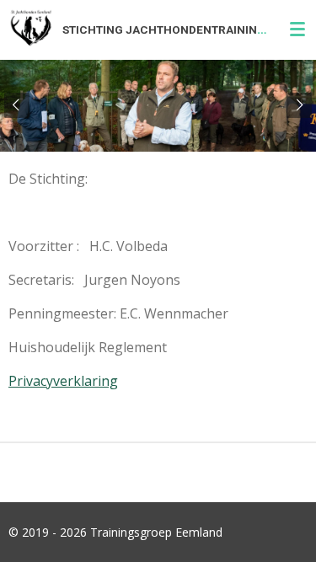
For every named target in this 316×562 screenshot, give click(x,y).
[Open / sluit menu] (297, 29)
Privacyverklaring (63, 381)
